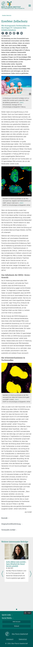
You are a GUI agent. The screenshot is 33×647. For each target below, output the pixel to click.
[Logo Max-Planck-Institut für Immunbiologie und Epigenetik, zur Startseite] (13, 5)
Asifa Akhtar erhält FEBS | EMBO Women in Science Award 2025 (16, 564)
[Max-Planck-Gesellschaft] (8, 634)
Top (29, 613)
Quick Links (6, 615)
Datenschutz (23, 639)
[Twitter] (17, 33)
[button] (30, 94)
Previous (2, 574)
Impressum (9, 639)
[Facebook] (2, 33)
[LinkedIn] (6, 33)
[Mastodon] (14, 33)
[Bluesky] (10, 33)
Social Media (7, 618)
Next (30, 574)
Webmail (16, 626)
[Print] (21, 33)
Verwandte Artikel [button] (8, 530)
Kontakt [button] (4, 518)
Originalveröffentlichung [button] (11, 524)
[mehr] (21, 102)
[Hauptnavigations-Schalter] (30, 5)
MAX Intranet (16, 621)
